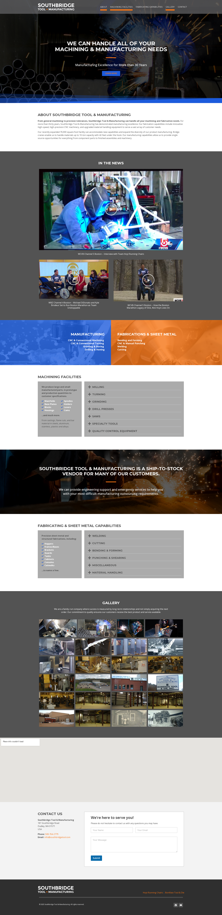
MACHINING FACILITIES (121, 7)
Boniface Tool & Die (174, 892)
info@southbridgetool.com (57, 837)
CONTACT (182, 7)
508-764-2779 (51, 834)
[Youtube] (181, 905)
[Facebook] (176, 905)
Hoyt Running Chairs (153, 892)
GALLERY (170, 7)
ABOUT (103, 7)
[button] (111, 209)
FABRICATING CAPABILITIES (149, 7)
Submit (96, 858)
